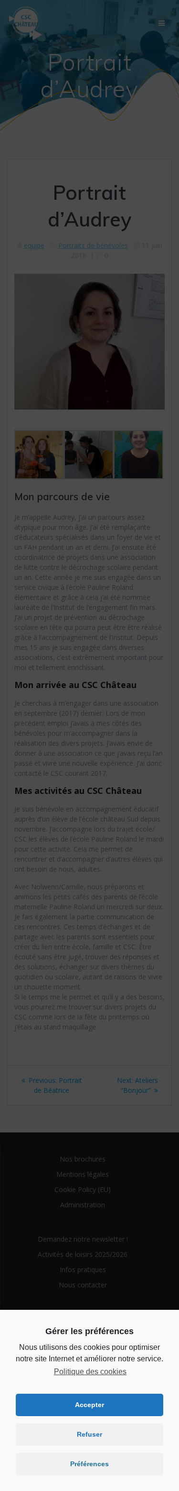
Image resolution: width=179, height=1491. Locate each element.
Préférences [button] (89, 1464)
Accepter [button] (89, 1405)
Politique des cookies (90, 1372)
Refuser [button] (89, 1434)
